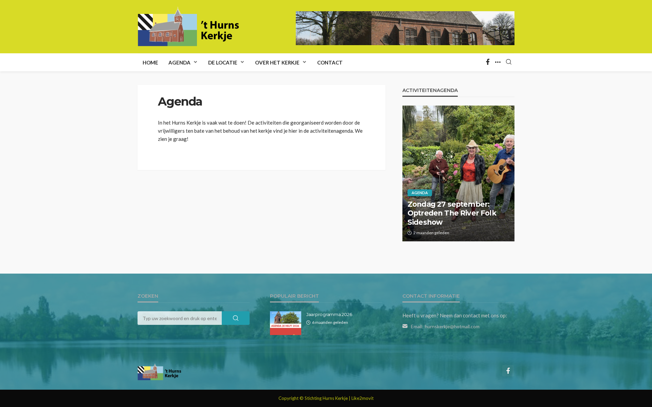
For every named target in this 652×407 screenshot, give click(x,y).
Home (150, 62)
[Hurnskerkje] (188, 26)
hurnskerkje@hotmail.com (452, 326)
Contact (330, 62)
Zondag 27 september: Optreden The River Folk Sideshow (452, 213)
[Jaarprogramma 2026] (285, 323)
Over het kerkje (277, 62)
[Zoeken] (508, 62)
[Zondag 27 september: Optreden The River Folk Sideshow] (458, 173)
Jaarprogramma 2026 (329, 314)
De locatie (222, 62)
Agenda (179, 62)
